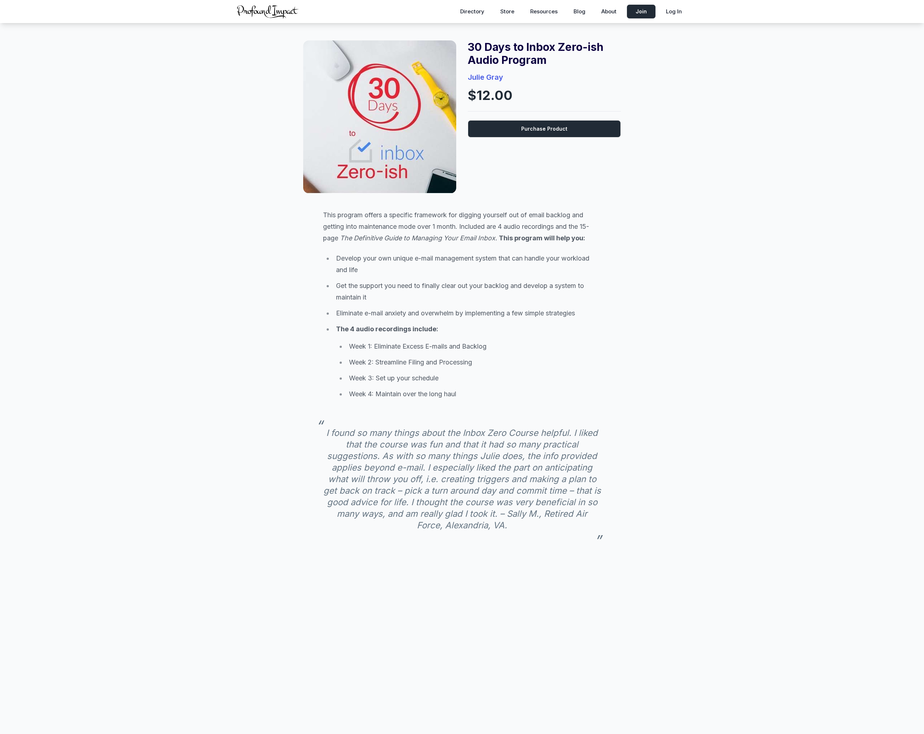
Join (641, 11)
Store (507, 11)
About (608, 11)
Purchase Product (544, 129)
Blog (579, 11)
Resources (544, 11)
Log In (674, 11)
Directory (472, 11)
